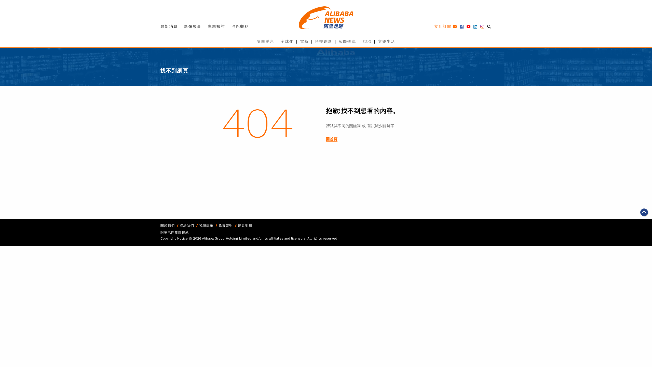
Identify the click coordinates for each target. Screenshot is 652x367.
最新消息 (169, 26)
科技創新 (323, 41)
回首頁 (331, 139)
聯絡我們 (187, 225)
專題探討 (216, 26)
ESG (367, 41)
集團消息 (265, 41)
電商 (304, 41)
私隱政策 (206, 225)
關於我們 (167, 225)
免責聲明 (226, 225)
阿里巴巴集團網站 (174, 232)
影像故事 (192, 26)
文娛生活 (386, 41)
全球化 (287, 41)
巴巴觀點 (240, 26)
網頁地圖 (245, 225)
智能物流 (347, 41)
